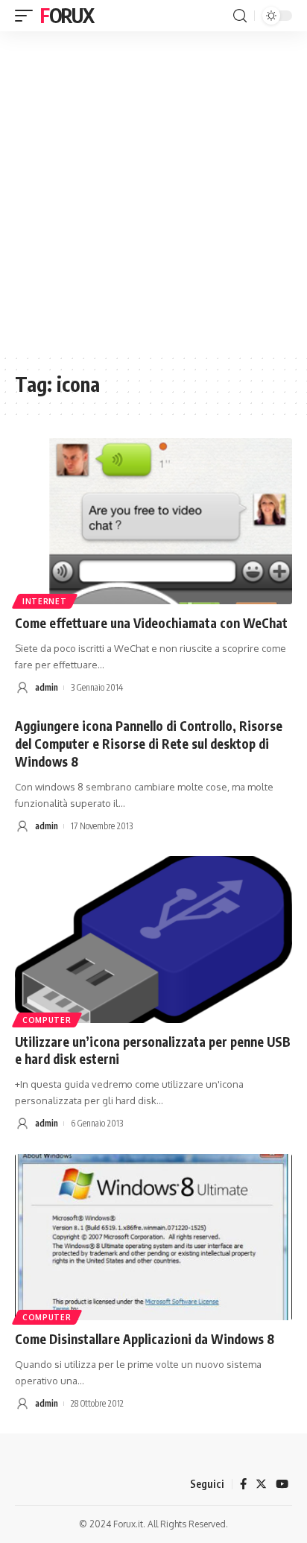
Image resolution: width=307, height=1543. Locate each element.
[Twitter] (261, 1484)
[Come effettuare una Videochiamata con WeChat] (153, 521)
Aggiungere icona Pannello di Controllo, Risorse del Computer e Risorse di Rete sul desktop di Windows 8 (148, 743)
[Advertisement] (153, 192)
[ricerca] (240, 16)
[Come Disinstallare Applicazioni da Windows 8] (153, 1237)
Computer (47, 1020)
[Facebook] (243, 1484)
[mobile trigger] (27, 15)
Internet (44, 601)
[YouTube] (282, 1484)
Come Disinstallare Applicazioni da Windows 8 (144, 1339)
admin (46, 687)
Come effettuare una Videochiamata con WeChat (151, 623)
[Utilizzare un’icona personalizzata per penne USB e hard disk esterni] (153, 939)
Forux (67, 15)
